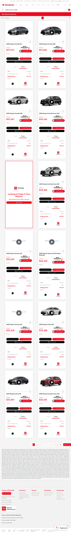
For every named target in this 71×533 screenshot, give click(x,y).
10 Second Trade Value (27, 58)
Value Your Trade (19, 202)
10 (64, 18)
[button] (30, 42)
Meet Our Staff (60, 495)
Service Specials (35, 495)
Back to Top (67, 444)
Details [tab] (15, 66)
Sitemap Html (23, 530)
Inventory (22, 490)
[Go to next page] (66, 18)
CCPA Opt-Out (44, 530)
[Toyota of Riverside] (8, 4)
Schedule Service (36, 493)
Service (34, 490)
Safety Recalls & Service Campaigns (35, 530)
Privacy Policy (9, 530)
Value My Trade (47, 495)
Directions (59, 497)
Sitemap (19, 530)
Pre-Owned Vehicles (24, 495)
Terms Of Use (14, 530)
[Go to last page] (69, 18)
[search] (69, 5)
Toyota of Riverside (3, 530)
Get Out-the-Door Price (13, 58)
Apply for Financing (48, 493)
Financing (47, 490)
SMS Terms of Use (61, 499)
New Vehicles (22, 493)
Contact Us (7, 493)
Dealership (60, 490)
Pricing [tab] (23, 66)
